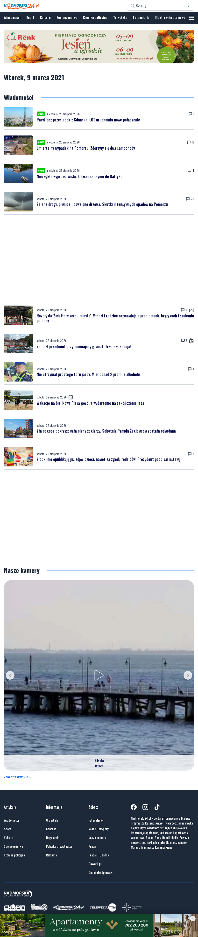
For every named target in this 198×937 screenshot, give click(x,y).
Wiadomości (12, 17)
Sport (30, 17)
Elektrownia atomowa (170, 17)
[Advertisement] (99, 260)
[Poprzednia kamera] (10, 675)
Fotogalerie (141, 17)
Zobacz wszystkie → (18, 776)
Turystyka (120, 17)
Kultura (45, 17)
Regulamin (52, 837)
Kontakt (51, 828)
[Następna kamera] (188, 675)
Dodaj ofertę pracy (100, 872)
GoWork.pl (94, 863)
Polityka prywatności (59, 846)
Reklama (51, 855)
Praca (92, 846)
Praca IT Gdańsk (98, 855)
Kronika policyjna (95, 17)
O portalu (52, 820)
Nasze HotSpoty (98, 828)
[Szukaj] (189, 5)
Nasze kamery (97, 837)
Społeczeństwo (67, 17)
